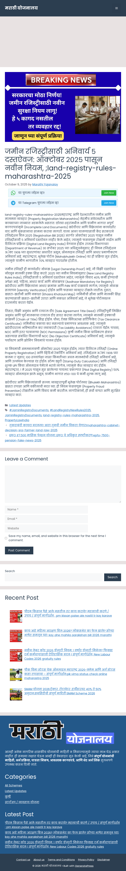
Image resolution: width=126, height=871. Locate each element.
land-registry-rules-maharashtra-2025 (71, 415)
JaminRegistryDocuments (23, 415)
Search (10, 571)
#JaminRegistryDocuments (29, 410)
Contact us (23, 859)
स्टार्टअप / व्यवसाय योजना (22, 802)
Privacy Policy (86, 859)
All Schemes (13, 785)
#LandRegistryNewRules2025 (70, 410)
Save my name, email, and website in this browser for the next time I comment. (57, 538)
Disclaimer (103, 859)
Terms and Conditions (61, 859)
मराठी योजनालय (21, 8)
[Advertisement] (63, 43)
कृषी (8, 797)
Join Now (109, 192)
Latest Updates (20, 405)
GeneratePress (84, 866)
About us (38, 859)
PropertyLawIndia (17, 420)
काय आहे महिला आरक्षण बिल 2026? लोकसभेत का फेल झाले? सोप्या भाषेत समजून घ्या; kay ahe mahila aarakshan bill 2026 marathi (62, 835)
